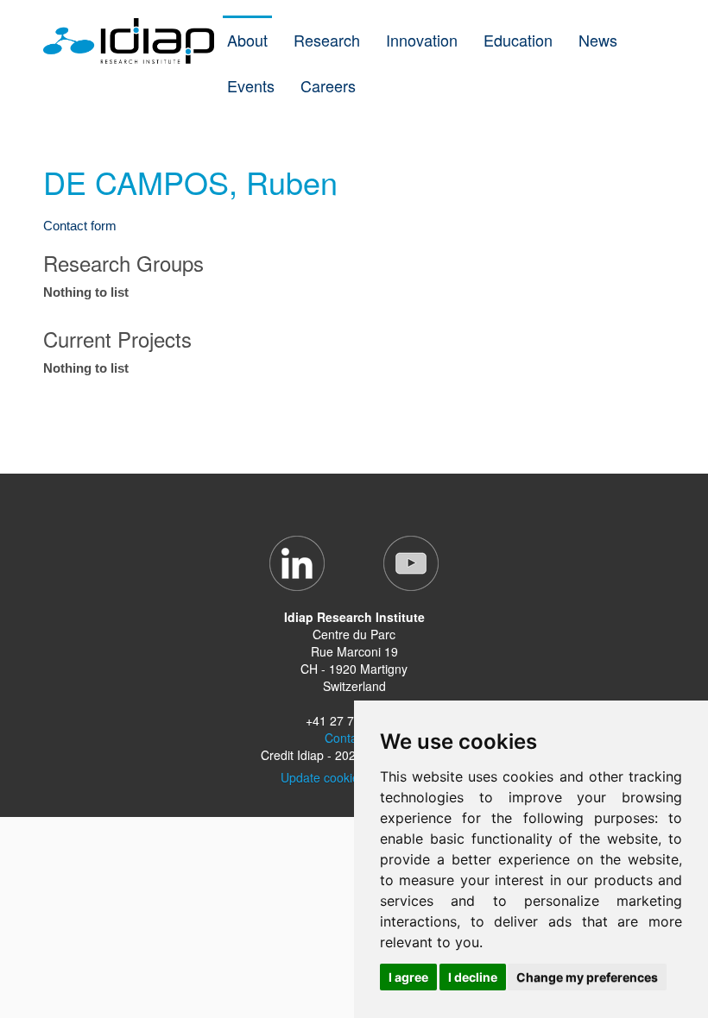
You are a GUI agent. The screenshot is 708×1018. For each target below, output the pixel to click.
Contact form (80, 225)
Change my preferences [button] (587, 977)
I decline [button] (472, 977)
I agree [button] (408, 977)
